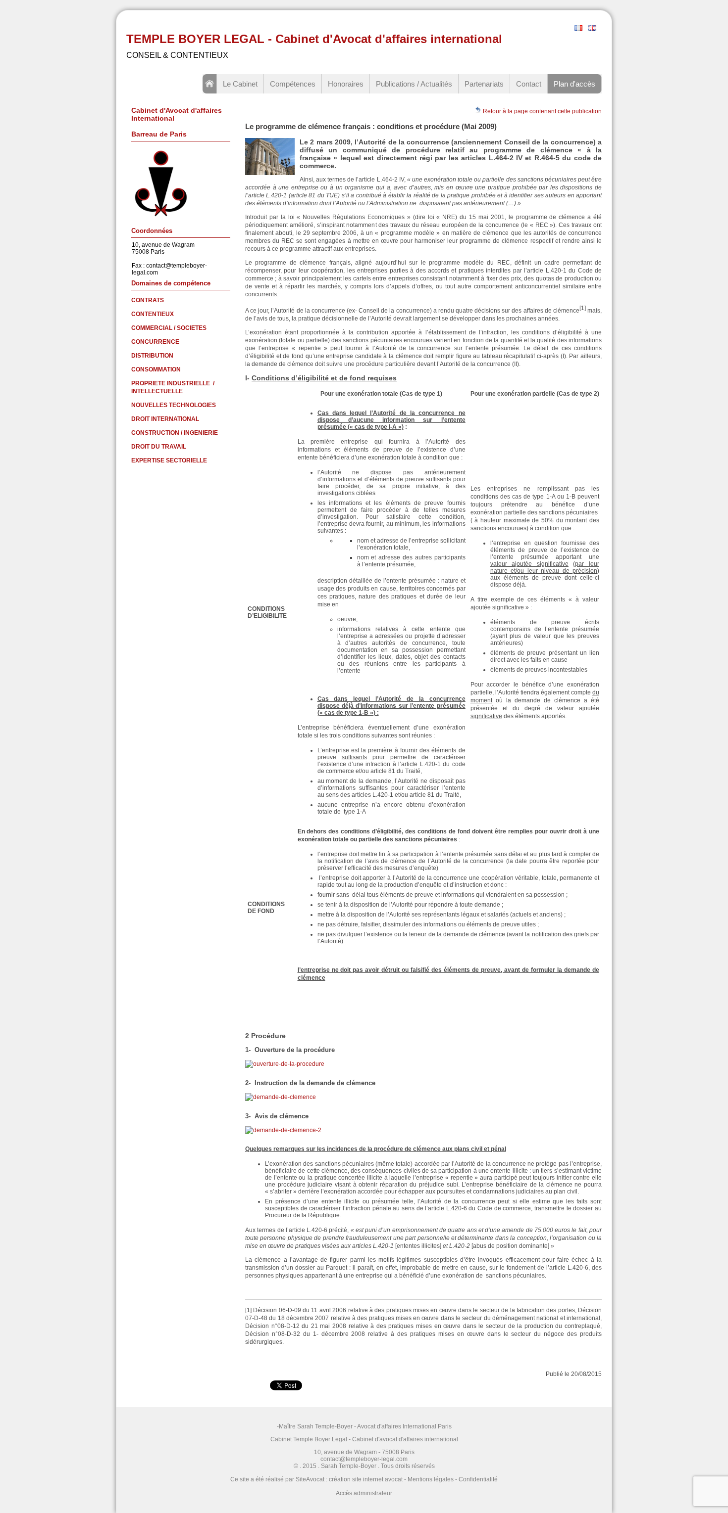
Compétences (292, 84)
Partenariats (484, 84)
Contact (528, 84)
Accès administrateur (364, 1493)
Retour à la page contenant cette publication (541, 111)
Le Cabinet (240, 84)
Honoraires (346, 84)
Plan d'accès (574, 84)
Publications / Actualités (414, 84)
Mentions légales (431, 1479)
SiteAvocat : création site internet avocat (349, 1479)
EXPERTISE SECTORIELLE (169, 460)
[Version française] (578, 28)
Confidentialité (478, 1479)
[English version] (592, 28)
